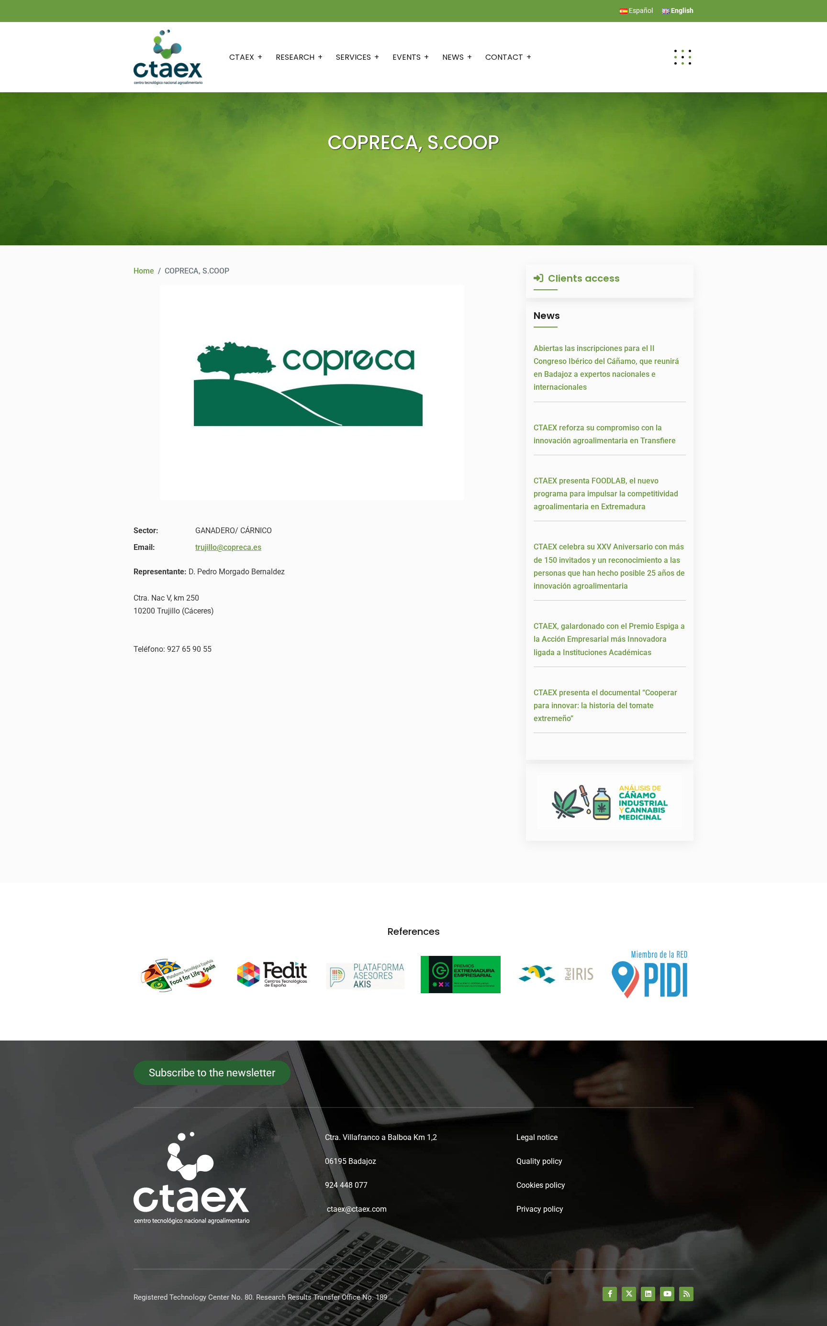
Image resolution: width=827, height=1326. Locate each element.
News (453, 57)
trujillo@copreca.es (228, 547)
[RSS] (686, 1294)
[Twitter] (629, 1294)
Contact (504, 57)
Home (144, 270)
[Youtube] (667, 1294)
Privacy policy (539, 1209)
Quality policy (539, 1161)
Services (353, 57)
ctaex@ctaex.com (357, 1209)
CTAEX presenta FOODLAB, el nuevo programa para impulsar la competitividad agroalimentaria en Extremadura (606, 493)
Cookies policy (540, 1185)
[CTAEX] (168, 56)
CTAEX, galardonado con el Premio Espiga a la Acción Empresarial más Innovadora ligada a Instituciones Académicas (609, 639)
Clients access (581, 278)
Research (295, 57)
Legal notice (537, 1137)
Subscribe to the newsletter (212, 1073)
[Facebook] (610, 1294)
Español (640, 10)
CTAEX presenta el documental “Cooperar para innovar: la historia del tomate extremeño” (605, 705)
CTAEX (241, 57)
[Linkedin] (648, 1294)
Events (406, 57)
